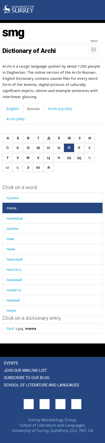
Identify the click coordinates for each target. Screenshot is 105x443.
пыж (10, 238)
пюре (11, 310)
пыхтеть (14, 269)
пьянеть (13, 289)
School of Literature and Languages (41, 385)
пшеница (14, 218)
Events (11, 363)
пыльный (14, 259)
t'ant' (10, 328)
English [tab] (12, 108)
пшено (12, 228)
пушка (12, 197)
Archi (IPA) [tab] (15, 118)
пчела (11, 207)
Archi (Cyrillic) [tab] (60, 108)
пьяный (13, 300)
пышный (14, 279)
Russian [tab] (33, 108)
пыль (10, 248)
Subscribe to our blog (26, 377)
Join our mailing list (25, 370)
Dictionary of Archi (29, 50)
